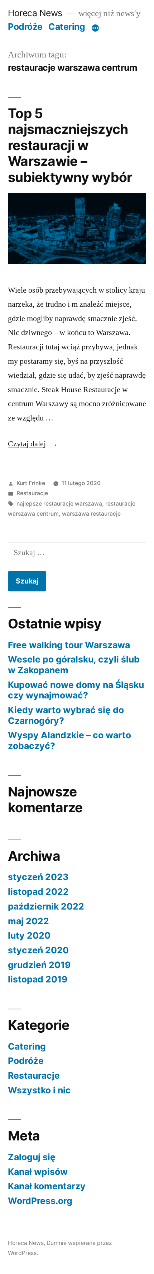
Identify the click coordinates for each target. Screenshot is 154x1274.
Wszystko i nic (39, 1090)
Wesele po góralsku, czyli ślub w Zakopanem (74, 664)
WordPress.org (40, 1200)
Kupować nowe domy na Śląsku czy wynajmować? (76, 690)
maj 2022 (28, 921)
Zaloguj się (32, 1157)
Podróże (25, 26)
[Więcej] (95, 28)
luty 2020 (29, 935)
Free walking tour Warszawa (69, 645)
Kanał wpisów (38, 1171)
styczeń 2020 (38, 950)
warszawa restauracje (91, 513)
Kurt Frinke (30, 483)
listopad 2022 (38, 891)
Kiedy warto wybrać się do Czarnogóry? (66, 715)
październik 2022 (46, 906)
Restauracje (32, 493)
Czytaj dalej (33, 444)
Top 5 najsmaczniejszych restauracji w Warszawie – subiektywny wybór (70, 145)
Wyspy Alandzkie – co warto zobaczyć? (69, 740)
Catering (66, 26)
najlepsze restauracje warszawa (59, 503)
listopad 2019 (37, 979)
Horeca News (35, 13)
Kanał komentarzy (47, 1186)
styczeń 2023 (38, 876)
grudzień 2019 (39, 964)
